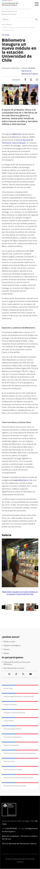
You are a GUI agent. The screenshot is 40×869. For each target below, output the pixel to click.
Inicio (3, 24)
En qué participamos (12, 657)
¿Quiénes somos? (11, 636)
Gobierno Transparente (11, 745)
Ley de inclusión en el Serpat (13, 769)
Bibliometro (17, 134)
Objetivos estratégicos (12, 645)
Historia (7, 649)
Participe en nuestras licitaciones (14, 713)
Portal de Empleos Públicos (12, 729)
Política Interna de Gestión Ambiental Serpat (18, 778)
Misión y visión (9, 641)
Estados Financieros (10, 705)
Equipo (6, 653)
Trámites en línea (9, 761)
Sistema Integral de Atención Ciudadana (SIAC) (19, 696)
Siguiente (36, 568)
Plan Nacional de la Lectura (14, 668)
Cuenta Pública (8, 721)
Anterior (3, 568)
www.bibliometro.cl (22, 480)
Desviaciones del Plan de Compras (15, 786)
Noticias (8, 24)
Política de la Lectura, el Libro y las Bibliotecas (17, 663)
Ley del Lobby (8, 688)
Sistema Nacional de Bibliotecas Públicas (30, 71)
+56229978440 (11, 828)
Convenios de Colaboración (13, 737)
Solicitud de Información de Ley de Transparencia (20, 753)
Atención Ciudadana (10, 836)
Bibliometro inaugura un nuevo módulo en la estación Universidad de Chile (19, 50)
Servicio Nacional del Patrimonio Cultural (19, 843)
